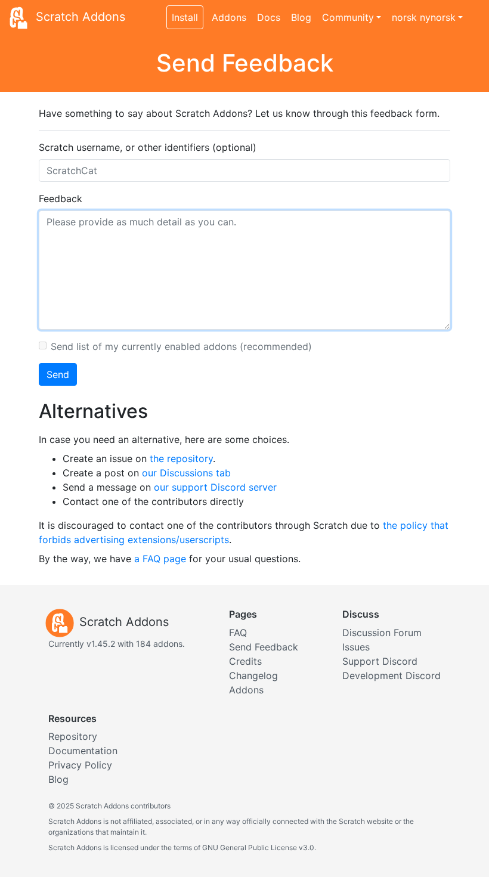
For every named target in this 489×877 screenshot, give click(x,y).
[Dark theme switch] (474, 10)
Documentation (82, 751)
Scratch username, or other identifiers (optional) (147, 147)
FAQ (238, 633)
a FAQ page (160, 559)
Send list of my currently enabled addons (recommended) (181, 346)
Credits (245, 661)
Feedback (60, 198)
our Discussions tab (186, 473)
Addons (229, 17)
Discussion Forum (382, 633)
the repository (181, 458)
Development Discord (391, 675)
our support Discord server (215, 487)
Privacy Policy (80, 765)
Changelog (253, 675)
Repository (72, 736)
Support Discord (379, 661)
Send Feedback (263, 647)
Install (185, 17)
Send (58, 374)
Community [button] (348, 17)
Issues (356, 647)
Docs (268, 17)
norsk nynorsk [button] (424, 17)
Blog (301, 17)
